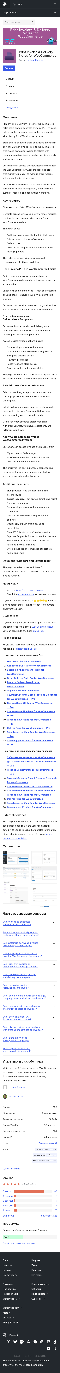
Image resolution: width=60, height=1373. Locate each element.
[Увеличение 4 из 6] (53, 854)
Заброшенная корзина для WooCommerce (31, 757)
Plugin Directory (10, 12)
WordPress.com (12, 1307)
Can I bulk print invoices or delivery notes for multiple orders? (20, 965)
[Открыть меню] (55, 4)
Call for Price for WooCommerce (25, 798)
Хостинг (7, 1270)
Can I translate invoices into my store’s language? (16, 1039)
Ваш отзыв (9, 1215)
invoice (53, 1149)
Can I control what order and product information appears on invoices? (22, 1007)
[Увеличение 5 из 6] (53, 870)
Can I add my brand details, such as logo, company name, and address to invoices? (24, 997)
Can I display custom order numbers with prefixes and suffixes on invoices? (23, 1028)
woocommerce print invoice (44, 1161)
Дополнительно (11, 1168)
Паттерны (36, 1275)
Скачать (9, 68)
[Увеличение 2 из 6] (25, 870)
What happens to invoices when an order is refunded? (17, 1049)
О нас (6, 1260)
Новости (7, 1265)
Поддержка (12, 107)
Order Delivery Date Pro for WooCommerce (31, 678)
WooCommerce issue (42, 626)
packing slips (39, 1155)
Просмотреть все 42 (48, 1143)
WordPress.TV (11, 1298)
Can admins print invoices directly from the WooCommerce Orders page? (22, 954)
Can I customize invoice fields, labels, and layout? (16, 986)
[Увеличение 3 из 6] (25, 884)
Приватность (10, 1275)
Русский (13, 1335)
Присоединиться (40, 1284)
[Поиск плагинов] (32, 22)
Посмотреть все (48, 1215)
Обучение (8, 1284)
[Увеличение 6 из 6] (53, 887)
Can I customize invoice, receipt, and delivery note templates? (19, 975)
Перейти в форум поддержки (19, 1243)
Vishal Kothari (16, 1096)
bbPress (8, 1317)
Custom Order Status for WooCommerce (29, 786)
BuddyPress (10, 1322)
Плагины (36, 1270)
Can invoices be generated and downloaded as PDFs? (17, 923)
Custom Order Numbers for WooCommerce (31, 790)
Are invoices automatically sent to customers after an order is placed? (21, 933)
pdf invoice (51, 1155)
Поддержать (39, 1293)
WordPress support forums (29, 590)
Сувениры (38, 1298)
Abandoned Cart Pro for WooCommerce (29, 665)
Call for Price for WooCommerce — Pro (28, 728)
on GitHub (38, 631)
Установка (11, 93)
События (36, 1289)
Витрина (35, 1260)
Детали (10, 78)
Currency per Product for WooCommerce (30, 807)
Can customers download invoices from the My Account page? (20, 944)
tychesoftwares (35, 60)
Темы (34, 1265)
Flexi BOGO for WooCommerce (24, 661)
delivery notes (42, 1149)
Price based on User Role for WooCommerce (31, 803)
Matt (7, 1312)
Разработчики (10, 1293)
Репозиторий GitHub (26, 648)
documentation (26, 594)
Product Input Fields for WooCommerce (29, 794)
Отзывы (10, 86)
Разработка (12, 100)
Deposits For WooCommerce (23, 690)
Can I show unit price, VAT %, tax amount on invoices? (17, 1018)
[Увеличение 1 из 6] (25, 854)
